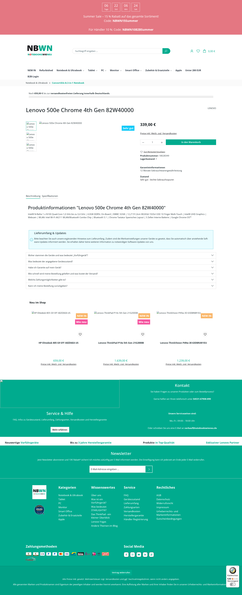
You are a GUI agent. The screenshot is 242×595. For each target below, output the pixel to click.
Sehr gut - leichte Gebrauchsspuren (157, 179)
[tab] (33, 196)
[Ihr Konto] (192, 51)
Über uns (96, 495)
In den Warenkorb (191, 142)
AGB (158, 495)
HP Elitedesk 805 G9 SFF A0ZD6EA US (58, 342)
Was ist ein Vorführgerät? (98, 501)
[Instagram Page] (132, 554)
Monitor (62, 507)
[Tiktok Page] (151, 554)
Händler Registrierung (136, 519)
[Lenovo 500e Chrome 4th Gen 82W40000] (86, 149)
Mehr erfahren (59, 429)
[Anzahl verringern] (143, 142)
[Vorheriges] (40, 149)
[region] (80, 149)
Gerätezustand (132, 499)
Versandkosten (132, 511)
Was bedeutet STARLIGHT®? (98, 508)
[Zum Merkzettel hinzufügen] (80, 334)
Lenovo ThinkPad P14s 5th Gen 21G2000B (121, 342)
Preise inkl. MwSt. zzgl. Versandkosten (158, 133)
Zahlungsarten (131, 507)
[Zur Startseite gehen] (40, 51)
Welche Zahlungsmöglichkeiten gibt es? (47, 279)
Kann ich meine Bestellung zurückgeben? (47, 285)
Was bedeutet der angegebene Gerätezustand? (50, 261)
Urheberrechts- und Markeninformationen (208, 584)
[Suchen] (166, 51)
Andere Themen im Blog (104, 525)
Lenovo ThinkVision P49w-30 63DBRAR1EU (183, 342)
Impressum (162, 507)
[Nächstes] (134, 149)
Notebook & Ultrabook (70, 495)
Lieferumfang (131, 503)
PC (59, 503)
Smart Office (65, 511)
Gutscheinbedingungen (169, 518)
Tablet (61, 499)
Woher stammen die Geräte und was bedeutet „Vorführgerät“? (58, 255)
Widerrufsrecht (164, 503)
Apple (61, 519)
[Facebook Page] (126, 554)
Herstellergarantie (134, 515)
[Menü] (237, 567)
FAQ (126, 495)
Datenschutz (163, 499)
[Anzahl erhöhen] (162, 142)
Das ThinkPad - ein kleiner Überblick (101, 516)
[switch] (233, 584)
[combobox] (117, 51)
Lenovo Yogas (98, 521)
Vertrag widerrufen (121, 572)
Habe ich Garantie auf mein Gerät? (44, 267)
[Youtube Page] (138, 554)
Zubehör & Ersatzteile (70, 515)
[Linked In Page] (145, 554)
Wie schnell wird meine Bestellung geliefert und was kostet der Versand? (63, 273)
